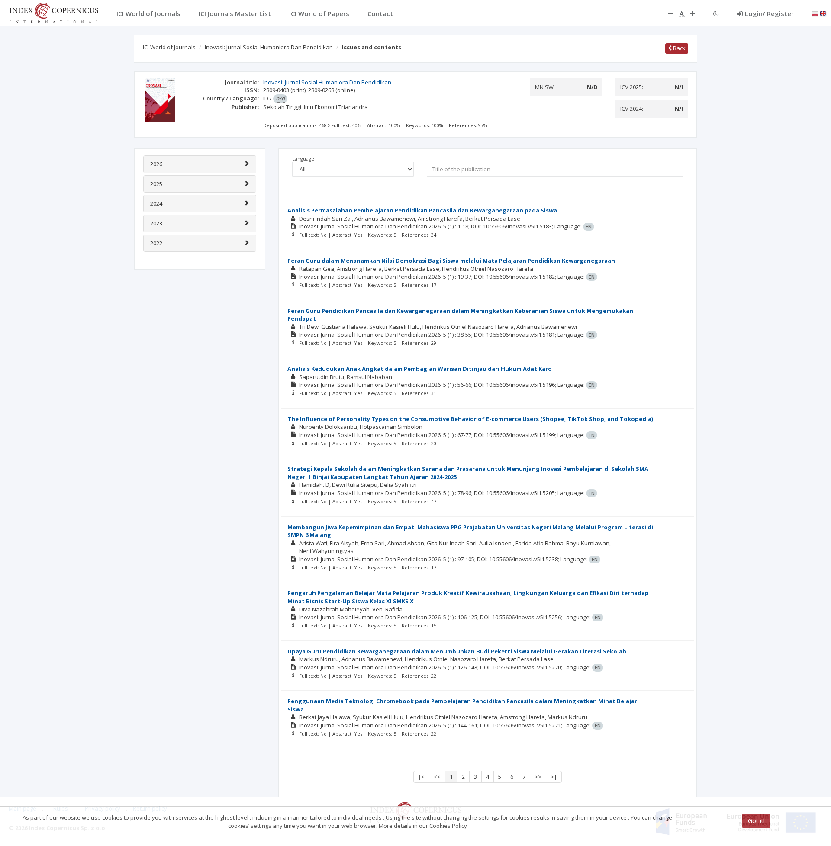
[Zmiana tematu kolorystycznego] (716, 13)
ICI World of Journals (169, 47)
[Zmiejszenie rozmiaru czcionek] (666, 13)
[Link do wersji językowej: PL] (815, 13)
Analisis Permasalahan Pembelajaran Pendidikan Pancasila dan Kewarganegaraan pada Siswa (422, 210)
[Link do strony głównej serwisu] (53, 12)
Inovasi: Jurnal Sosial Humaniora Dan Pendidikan (269, 47)
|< (421, 777)
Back (679, 48)
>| (554, 777)
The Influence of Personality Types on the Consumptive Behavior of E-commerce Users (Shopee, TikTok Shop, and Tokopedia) (470, 419)
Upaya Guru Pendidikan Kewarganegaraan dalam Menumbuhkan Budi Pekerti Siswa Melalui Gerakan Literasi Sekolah (456, 651)
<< (437, 777)
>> (538, 777)
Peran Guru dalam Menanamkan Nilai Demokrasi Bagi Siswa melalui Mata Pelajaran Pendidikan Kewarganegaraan (451, 260)
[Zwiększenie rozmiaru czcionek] (696, 13)
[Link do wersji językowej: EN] (823, 13)
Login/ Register (769, 13)
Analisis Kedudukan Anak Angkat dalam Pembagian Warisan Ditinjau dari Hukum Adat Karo (419, 369)
